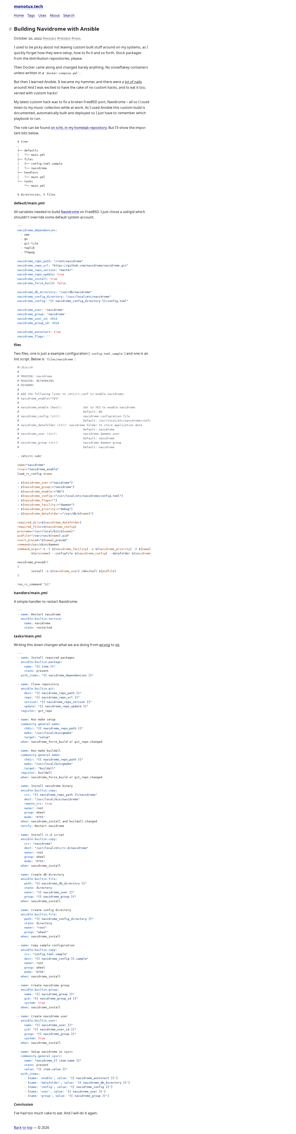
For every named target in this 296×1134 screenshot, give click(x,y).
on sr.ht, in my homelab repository (79, 127)
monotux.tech (28, 6)
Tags (31, 15)
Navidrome (70, 211)
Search (69, 15)
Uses (42, 15)
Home (19, 15)
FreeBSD (65, 38)
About (55, 15)
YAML (77, 38)
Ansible (50, 38)
